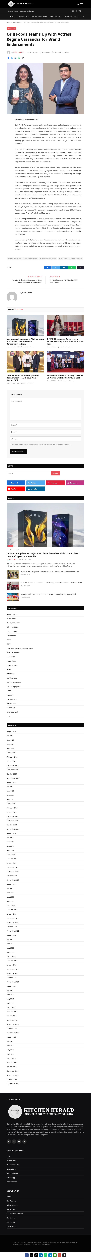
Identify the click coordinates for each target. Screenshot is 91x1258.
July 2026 (10, 736)
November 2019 (13, 1075)
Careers (10, 11)
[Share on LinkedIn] (15, 58)
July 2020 (10, 1041)
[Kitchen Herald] (21, 4)
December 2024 (12, 816)
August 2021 (11, 986)
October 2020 (12, 1028)
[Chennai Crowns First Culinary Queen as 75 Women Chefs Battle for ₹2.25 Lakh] (65, 361)
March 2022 (11, 956)
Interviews (11, 674)
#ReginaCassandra (75, 259)
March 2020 (11, 1058)
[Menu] (81, 4)
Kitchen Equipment (14, 686)
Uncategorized (12, 712)
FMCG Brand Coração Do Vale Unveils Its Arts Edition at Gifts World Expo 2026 (50, 571)
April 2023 (10, 901)
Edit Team (12, 559)
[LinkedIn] (9, 136)
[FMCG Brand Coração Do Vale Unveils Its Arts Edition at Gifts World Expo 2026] (13, 574)
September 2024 (13, 829)
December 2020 (12, 1020)
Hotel (9, 669)
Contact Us (11, 1222)
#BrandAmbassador (14, 259)
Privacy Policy (12, 1226)
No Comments (46, 52)
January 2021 (11, 1016)
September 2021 (13, 982)
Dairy (9, 640)
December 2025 (12, 765)
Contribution (11, 635)
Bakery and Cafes (39, 16)
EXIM (9, 644)
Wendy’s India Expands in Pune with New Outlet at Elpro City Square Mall (48, 594)
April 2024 (10, 850)
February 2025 (12, 808)
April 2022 (10, 952)
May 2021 (10, 999)
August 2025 (11, 782)
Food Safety (11, 657)
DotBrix (47, 1244)
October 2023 (12, 876)
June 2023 (10, 893)
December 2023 (12, 867)
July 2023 (10, 888)
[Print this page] (59, 1255)
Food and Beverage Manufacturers (20, 648)
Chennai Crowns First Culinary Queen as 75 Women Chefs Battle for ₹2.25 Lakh (65, 376)
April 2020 (10, 1054)
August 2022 (11, 935)
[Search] (78, 4)
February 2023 (12, 910)
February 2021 (12, 1012)
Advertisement (12, 1205)
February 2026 (12, 757)
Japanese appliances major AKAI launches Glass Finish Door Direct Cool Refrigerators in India (25, 341)
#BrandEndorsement (30, 259)
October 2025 (12, 774)
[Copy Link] (22, 58)
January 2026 (11, 761)
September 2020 (13, 1033)
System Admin (18, 52)
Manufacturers (71, 16)
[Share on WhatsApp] (19, 58)
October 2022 (12, 927)
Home (12, 16)
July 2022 (10, 939)
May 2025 (10, 795)
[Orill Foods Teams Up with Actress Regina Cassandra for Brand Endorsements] (45, 88)
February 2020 (12, 1062)
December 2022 (12, 918)
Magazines (22, 11)
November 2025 (13, 770)
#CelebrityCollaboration (48, 259)
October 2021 (12, 978)
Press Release (12, 699)
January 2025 (11, 812)
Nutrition (10, 695)
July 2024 (10, 838)
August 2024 (11, 833)
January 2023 (11, 914)
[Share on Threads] (36, 1255)
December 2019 (12, 1071)
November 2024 (13, 821)
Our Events (11, 1218)
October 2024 (12, 825)
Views (9, 716)
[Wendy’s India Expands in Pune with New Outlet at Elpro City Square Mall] (13, 597)
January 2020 (11, 1067)
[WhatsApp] (9, 142)
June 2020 (10, 1045)
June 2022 (10, 944)
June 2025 (10, 791)
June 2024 (10, 842)
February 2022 (12, 961)
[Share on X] (31, 1255)
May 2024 (10, 846)
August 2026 (11, 731)
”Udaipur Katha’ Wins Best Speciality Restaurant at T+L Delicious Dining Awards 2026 (23, 378)
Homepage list (12, 665)
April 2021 (10, 1003)
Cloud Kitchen (12, 631)
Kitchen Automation (14, 682)
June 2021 (10, 995)
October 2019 (12, 1079)
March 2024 (11, 854)
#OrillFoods (63, 259)
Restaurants (23, 16)
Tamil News (30, 11)
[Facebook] (9, 125)
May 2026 (10, 744)
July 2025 (10, 787)
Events (16, 11)
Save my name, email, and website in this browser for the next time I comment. (41, 444)
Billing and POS (12, 627)
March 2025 (11, 804)
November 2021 (13, 973)
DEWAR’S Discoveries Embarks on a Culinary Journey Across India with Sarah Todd (65, 341)
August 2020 (11, 1037)
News (10, 546)
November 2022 (13, 922)
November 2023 (13, 871)
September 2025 (13, 778)
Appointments (12, 614)
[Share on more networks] (64, 1255)
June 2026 (10, 740)
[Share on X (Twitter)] (12, 58)
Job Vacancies (12, 678)
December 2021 (12, 969)
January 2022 (11, 965)
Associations (55, 16)
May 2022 (10, 948)
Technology (11, 708)
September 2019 (13, 1084)
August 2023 (11, 884)
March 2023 (11, 905)
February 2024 (12, 859)
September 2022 (13, 931)
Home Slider (11, 28)
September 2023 (13, 880)
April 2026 (10, 748)
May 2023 (10, 897)
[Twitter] (9, 131)
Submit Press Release (15, 1214)
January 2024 (11, 863)
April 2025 (10, 799)
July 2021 (10, 990)
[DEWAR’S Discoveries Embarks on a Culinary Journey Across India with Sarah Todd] (65, 325)
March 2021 (11, 1007)
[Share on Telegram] (50, 1255)
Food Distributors (13, 652)
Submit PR (76, 11)
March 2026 (11, 753)
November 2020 (13, 1024)
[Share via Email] (55, 1255)
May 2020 (10, 1050)
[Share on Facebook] (8, 58)
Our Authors (11, 1201)
